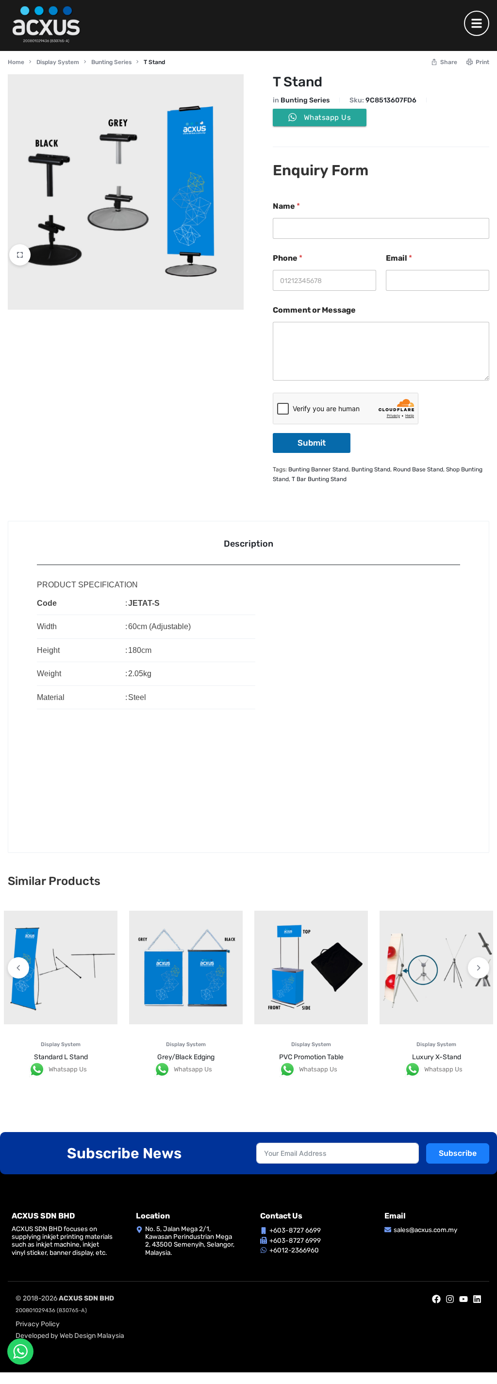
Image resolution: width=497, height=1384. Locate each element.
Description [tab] (248, 543)
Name (286, 206)
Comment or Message (314, 310)
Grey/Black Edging (186, 1057)
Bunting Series (111, 62)
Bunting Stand (370, 469)
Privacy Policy (38, 1324)
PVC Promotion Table (311, 1057)
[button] (478, 968)
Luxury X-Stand (436, 1057)
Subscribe (458, 1153)
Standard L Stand (61, 1057)
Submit (312, 443)
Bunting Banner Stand (318, 469)
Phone (287, 258)
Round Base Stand (418, 469)
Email (399, 258)
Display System (57, 62)
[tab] (248, 543)
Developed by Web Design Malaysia (70, 1336)
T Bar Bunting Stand (319, 479)
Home (16, 62)
